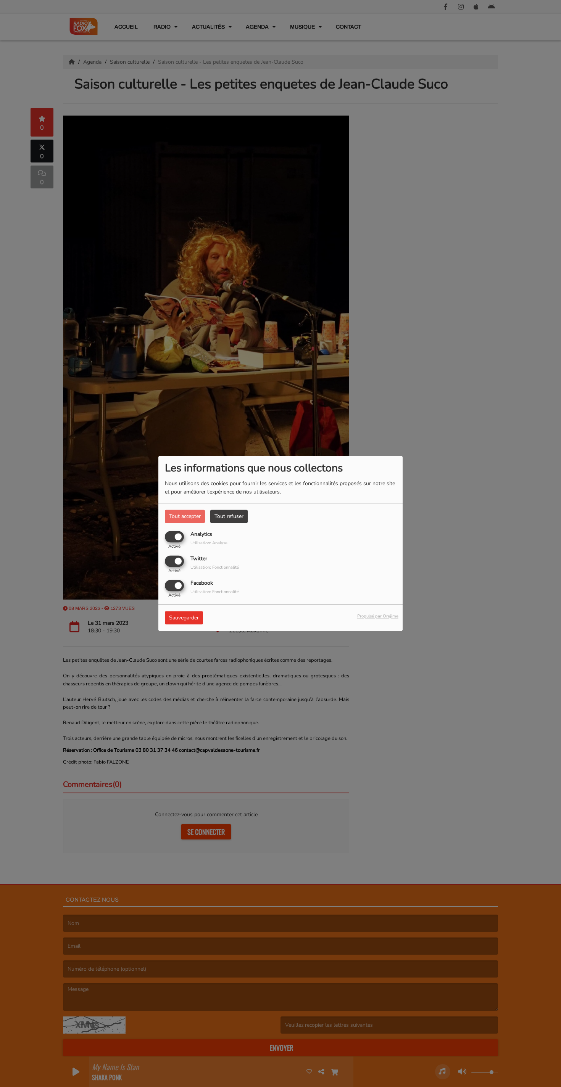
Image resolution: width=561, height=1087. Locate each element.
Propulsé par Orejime (377, 616)
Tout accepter (185, 516)
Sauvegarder (184, 618)
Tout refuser (228, 516)
